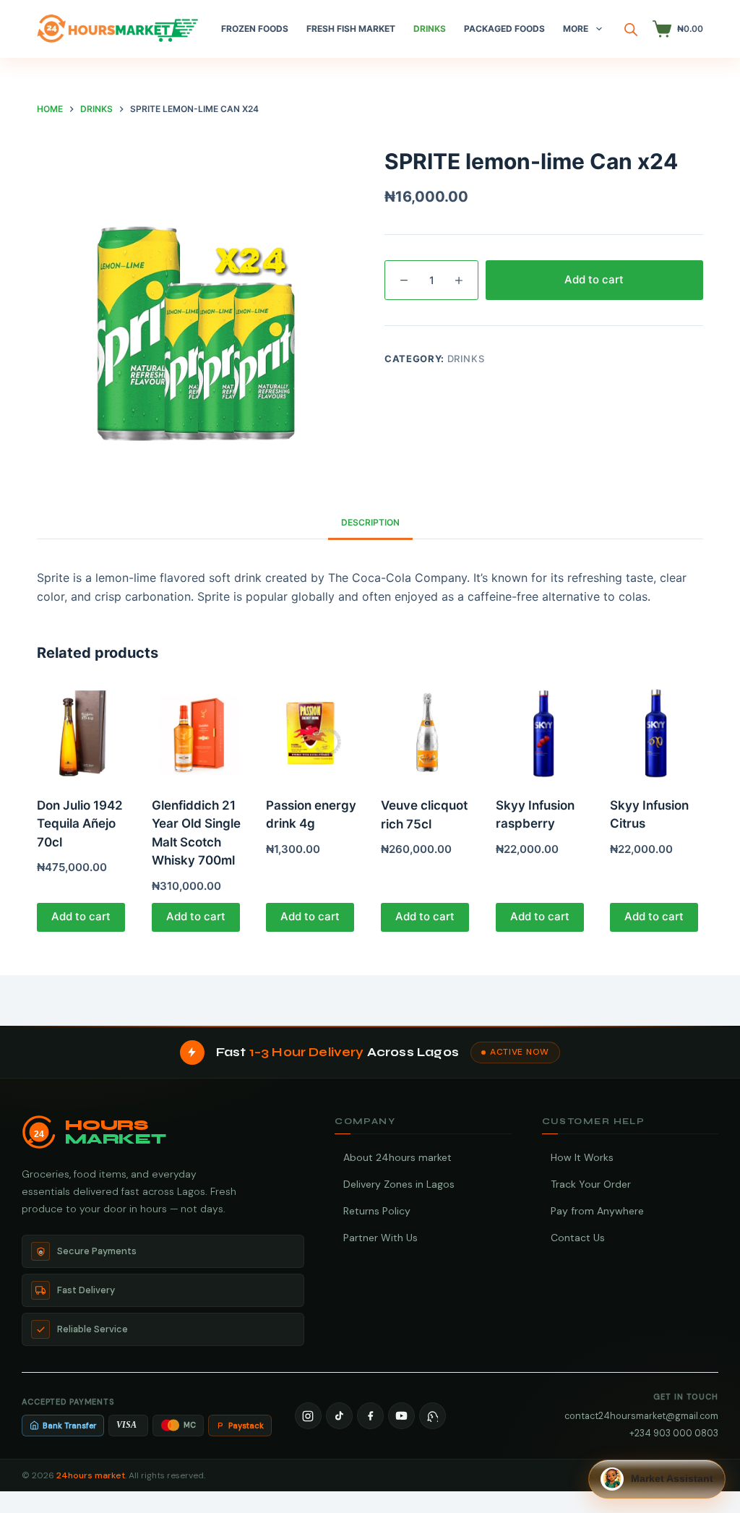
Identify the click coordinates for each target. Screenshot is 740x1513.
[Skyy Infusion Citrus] (656, 732)
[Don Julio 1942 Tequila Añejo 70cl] (83, 732)
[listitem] (308, 1415)
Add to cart (594, 279)
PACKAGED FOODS (504, 28)
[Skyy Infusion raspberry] (542, 732)
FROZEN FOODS (254, 28)
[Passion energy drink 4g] (312, 732)
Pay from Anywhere (597, 1210)
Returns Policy (376, 1210)
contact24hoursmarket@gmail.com (641, 1416)
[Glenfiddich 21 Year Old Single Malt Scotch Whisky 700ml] (198, 732)
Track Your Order (591, 1184)
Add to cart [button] (81, 916)
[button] (657, 1479)
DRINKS (429, 28)
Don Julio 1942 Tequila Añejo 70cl (80, 823)
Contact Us (578, 1237)
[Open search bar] (631, 29)
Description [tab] (370, 522)
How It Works (582, 1157)
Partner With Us (380, 1237)
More (575, 28)
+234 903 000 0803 (673, 1433)
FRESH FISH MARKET (350, 28)
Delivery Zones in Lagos (399, 1184)
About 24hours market (397, 1157)
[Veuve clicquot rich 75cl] (427, 732)
